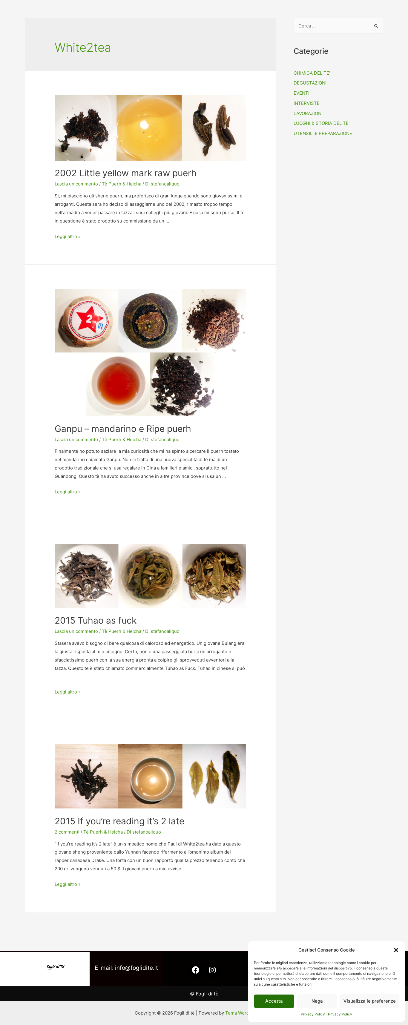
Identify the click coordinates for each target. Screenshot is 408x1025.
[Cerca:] (338, 26)
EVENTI (301, 93)
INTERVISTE (307, 103)
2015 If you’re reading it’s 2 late (119, 821)
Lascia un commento (76, 184)
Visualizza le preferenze (369, 1001)
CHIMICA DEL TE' (312, 73)
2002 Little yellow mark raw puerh (126, 173)
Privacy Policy (313, 1014)
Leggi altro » (68, 236)
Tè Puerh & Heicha (121, 184)
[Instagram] (212, 970)
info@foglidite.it (136, 967)
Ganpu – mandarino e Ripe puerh (123, 428)
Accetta (274, 1001)
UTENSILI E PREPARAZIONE (323, 133)
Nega (317, 1001)
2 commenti (67, 832)
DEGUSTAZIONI (310, 83)
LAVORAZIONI (308, 113)
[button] (396, 950)
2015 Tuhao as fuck (95, 620)
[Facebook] (195, 970)
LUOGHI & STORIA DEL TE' (321, 123)
